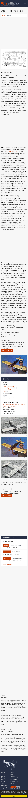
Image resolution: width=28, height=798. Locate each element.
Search (3, 772)
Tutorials (3, 779)
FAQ (11, 774)
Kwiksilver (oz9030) (11, 151)
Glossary (12, 776)
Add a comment (6, 495)
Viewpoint (4, 785)
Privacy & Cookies (15, 781)
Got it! (14, 796)
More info (24, 793)
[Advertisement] (14, 32)
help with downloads (7, 564)
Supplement (7, 552)
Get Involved (14, 778)
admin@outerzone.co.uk (8, 486)
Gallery (3, 778)
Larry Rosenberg (9, 386)
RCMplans (8, 388)
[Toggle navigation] (25, 3)
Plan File (6, 545)
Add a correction (7, 350)
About (12, 772)
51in (4, 391)
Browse (3, 776)
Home (4, 15)
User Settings (14, 779)
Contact (12, 783)
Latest (3, 774)
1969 (9, 390)
